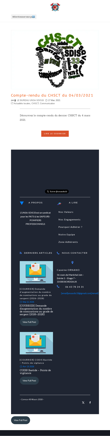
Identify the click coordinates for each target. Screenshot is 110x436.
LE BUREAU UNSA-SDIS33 (30, 100)
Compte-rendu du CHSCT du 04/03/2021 (52, 95)
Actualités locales (22, 103)
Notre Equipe (66, 234)
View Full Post (29, 322)
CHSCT (35, 103)
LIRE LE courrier (55, 133)
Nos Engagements (69, 219)
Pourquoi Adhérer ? (70, 227)
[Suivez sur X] (83, 402)
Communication (47, 103)
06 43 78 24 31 (74, 286)
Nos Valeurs (65, 211)
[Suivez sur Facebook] (90, 402)
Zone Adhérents (68, 242)
